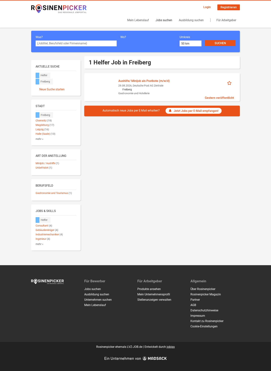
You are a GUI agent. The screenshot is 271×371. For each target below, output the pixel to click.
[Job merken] (230, 82)
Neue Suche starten (52, 89)
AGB (193, 305)
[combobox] (76, 43)
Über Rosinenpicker (202, 289)
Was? (39, 37)
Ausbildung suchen (191, 20)
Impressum (197, 315)
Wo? (123, 37)
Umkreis (185, 37)
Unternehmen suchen (98, 299)
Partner (195, 299)
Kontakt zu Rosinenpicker (206, 321)
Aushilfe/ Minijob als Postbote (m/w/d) (144, 81)
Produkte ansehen (149, 289)
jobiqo (171, 347)
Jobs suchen (164, 20)
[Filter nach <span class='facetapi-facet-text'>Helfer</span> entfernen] (37, 75)
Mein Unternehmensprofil (153, 294)
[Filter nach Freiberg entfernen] (38, 115)
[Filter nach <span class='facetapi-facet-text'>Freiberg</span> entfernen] (37, 81)
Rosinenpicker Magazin (205, 294)
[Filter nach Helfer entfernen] (38, 220)
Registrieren (228, 7)
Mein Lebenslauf (138, 20)
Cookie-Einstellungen (204, 326)
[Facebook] (34, 291)
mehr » (39, 139)
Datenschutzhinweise (204, 310)
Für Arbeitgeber (226, 20)
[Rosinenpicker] (58, 8)
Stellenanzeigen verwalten (154, 299)
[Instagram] (40, 291)
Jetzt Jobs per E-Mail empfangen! (196, 111)
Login (207, 7)
